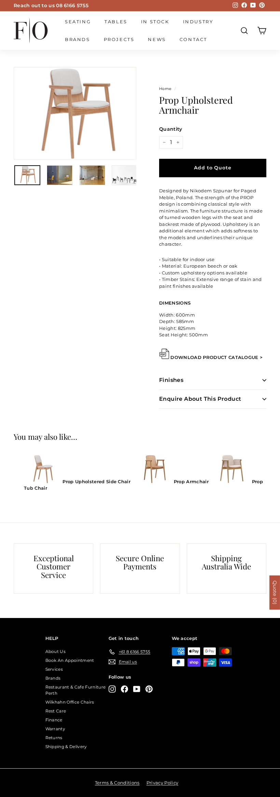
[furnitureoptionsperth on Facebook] (124, 689)
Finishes (171, 380)
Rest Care (55, 711)
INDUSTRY (198, 21)
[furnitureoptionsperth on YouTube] (136, 689)
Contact (193, 39)
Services (54, 669)
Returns (53, 737)
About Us (55, 651)
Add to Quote (212, 168)
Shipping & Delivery (66, 746)
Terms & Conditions (117, 782)
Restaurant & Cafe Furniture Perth (75, 690)
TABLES (115, 21)
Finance (53, 719)
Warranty (55, 728)
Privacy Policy (162, 782)
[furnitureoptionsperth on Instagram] (112, 689)
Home (165, 88)
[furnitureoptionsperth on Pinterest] (149, 689)
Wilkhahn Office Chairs (69, 702)
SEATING (78, 21)
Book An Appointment (69, 660)
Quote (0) (275, 592)
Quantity (170, 129)
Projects (119, 39)
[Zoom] (75, 113)
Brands (77, 39)
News (157, 39)
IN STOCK (155, 21)
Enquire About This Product (200, 399)
